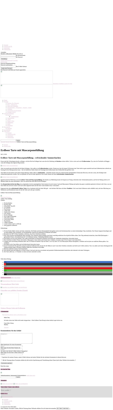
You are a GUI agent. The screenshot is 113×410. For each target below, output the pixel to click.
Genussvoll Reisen (9, 113)
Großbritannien (15, 116)
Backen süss (13, 142)
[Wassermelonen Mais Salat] (12, 281)
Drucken (8, 197)
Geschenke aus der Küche (14, 110)
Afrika (9, 119)
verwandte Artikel (6, 277)
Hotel (8, 124)
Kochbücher (7, 130)
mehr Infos (65, 408)
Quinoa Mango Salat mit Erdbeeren (13, 308)
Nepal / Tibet (10, 121)
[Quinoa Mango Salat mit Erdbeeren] (10, 305)
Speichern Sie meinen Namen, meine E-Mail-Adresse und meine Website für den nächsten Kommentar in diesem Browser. (34, 357)
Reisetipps (10, 125)
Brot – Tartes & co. (12, 104)
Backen (8, 142)
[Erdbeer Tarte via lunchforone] (9, 165)
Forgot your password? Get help (9, 60)
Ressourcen (7, 127)
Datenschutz (7, 49)
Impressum (7, 48)
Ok (57, 408)
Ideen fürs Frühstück (12, 106)
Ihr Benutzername (20, 55)
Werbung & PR (8, 46)
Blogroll (9, 128)
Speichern (3, 197)
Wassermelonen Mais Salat (10, 284)
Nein (61, 408)
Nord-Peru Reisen (8, 314)
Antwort (6, 327)
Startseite (3, 142)
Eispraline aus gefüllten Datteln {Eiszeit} (14, 290)
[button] (5, 262)
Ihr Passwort (19, 57)
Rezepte (6, 101)
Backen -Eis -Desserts (13, 103)
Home (5, 100)
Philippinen (10, 122)
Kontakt (6, 45)
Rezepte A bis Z (11, 112)
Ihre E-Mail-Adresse (21, 66)
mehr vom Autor (15, 277)
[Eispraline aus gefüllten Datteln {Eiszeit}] (14, 287)
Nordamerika (10, 118)
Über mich (7, 131)
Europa (9, 115)
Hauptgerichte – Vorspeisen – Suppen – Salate (19, 107)
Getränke (9, 109)
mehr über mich (31, 375)
